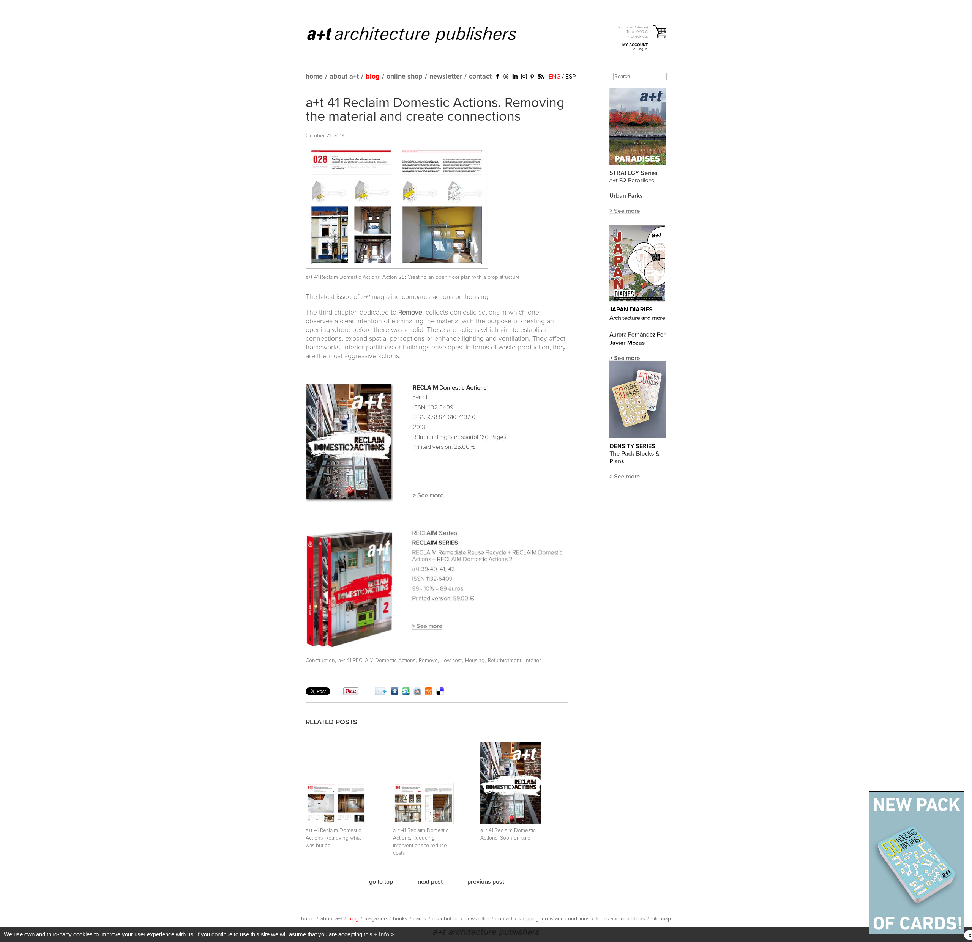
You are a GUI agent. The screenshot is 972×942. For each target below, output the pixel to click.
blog (373, 76)
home (314, 76)
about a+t (344, 76)
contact (480, 76)
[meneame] (428, 693)
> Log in (640, 49)
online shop (405, 76)
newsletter (445, 76)
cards (419, 919)
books (400, 919)
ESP (570, 77)
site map (661, 919)
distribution (445, 919)
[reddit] (417, 693)
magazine (375, 919)
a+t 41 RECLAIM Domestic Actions (376, 660)
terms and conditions (620, 919)
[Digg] (394, 693)
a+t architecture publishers (421, 34)
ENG (554, 77)
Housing (474, 660)
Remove (428, 660)
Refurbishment (504, 660)
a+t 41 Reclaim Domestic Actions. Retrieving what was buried (333, 838)
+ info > (384, 934)
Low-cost (451, 660)
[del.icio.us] (440, 693)
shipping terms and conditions (554, 919)
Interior (533, 660)
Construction (320, 660)
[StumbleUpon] (406, 693)
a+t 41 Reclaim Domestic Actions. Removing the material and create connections (435, 110)
